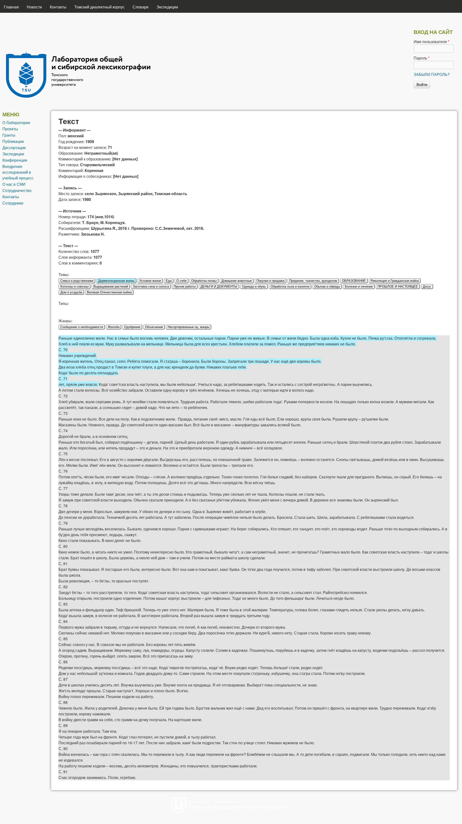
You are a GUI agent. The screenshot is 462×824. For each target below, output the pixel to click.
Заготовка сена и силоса (151, 286)
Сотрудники (12, 203)
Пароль (422, 58)
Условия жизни (150, 281)
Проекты (10, 129)
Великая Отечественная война (109, 292)
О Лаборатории (16, 122)
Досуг (427, 286)
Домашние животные (236, 281)
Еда (169, 281)
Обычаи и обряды (327, 286)
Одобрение (132, 327)
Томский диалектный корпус (99, 7)
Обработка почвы (204, 281)
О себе (181, 281)
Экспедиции (167, 7)
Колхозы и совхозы (74, 286)
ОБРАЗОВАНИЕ (354, 281)
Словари (140, 7)
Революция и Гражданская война (395, 281)
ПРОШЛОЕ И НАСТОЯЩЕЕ (398, 286)
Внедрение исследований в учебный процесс (17, 172)
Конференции (14, 160)
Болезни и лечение (359, 286)
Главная (11, 7)
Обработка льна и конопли (290, 286)
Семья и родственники (76, 281)
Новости (34, 7)
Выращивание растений (110, 286)
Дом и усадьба (71, 292)
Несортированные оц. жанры (188, 327)
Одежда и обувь (254, 286)
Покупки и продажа (270, 281)
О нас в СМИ (14, 184)
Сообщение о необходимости (81, 327)
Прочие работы (185, 286)
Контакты (58, 7)
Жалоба (113, 327)
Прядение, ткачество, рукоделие (313, 281)
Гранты (8, 135)
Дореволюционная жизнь (116, 281)
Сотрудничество (17, 190)
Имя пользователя (431, 41)
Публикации (13, 141)
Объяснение (154, 327)
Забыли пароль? (432, 74)
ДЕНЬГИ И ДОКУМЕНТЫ (218, 286)
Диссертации (14, 147)
